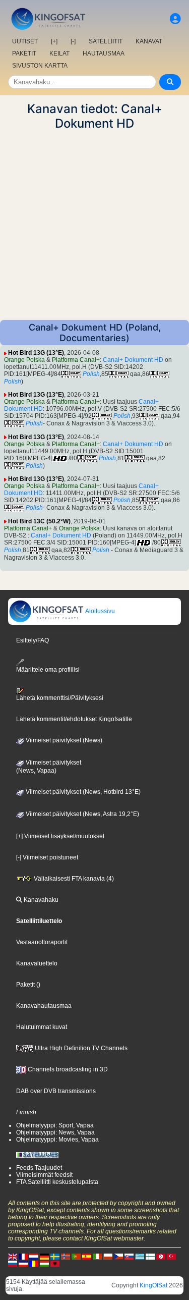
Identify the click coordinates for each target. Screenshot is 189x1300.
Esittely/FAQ (32, 640)
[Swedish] (54, 1256)
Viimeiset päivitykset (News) (63, 740)
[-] (73, 41)
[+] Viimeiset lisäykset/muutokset (60, 836)
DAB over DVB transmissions (56, 1091)
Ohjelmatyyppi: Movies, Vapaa (57, 1139)
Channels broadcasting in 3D (67, 1069)
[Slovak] (129, 1256)
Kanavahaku (40, 899)
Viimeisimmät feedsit (44, 1174)
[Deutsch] (44, 1256)
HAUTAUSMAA (103, 53)
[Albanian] (54, 1263)
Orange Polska (24, 359)
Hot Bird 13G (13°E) (36, 352)
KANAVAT (149, 41)
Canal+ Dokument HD (133, 359)
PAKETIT (24, 53)
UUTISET (25, 41)
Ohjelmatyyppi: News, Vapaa (55, 1132)
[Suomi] (150, 1256)
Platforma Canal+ (76, 359)
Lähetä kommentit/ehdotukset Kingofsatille (74, 719)
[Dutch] (33, 1256)
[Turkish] (171, 1256)
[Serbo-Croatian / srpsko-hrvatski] (23, 1263)
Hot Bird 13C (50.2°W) (39, 521)
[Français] (23, 1256)
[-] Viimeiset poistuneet (47, 857)
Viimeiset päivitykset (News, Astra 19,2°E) (81, 814)
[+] (54, 41)
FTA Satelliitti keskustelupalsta (57, 1181)
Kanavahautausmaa (44, 1005)
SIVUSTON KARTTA (40, 65)
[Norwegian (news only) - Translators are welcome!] (65, 1256)
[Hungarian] (44, 1263)
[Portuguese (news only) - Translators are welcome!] (76, 1256)
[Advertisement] (94, 225)
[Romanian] (33, 1263)
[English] (12, 1256)
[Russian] (12, 1263)
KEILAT (59, 53)
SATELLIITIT (105, 41)
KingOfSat (153, 1285)
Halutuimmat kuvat (41, 1027)
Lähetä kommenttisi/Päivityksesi (59, 697)
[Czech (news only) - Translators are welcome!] (118, 1256)
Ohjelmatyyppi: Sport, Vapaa (55, 1125)
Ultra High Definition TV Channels (80, 1048)
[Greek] (139, 1256)
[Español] (86, 1256)
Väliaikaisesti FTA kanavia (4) (73, 878)
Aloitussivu (99, 611)
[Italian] (97, 1256)
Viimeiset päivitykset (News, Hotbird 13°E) (82, 791)
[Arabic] (160, 1256)
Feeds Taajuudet (39, 1167)
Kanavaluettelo (36, 963)
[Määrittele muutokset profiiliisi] (175, 19)
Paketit (25, 984)
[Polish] (107, 1256)
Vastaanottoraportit (42, 942)
